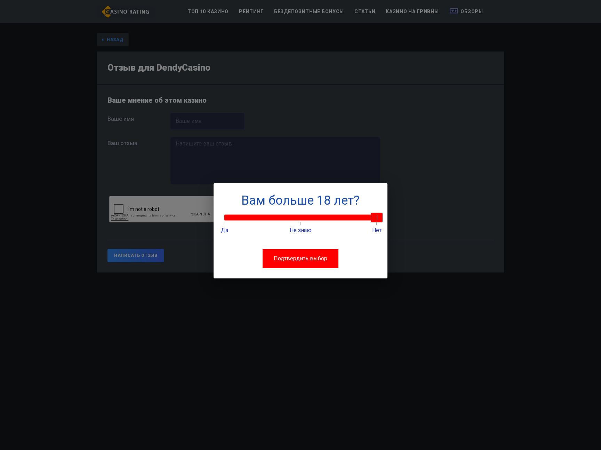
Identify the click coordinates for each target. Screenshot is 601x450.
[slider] (377, 217)
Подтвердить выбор (300, 258)
